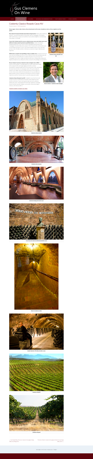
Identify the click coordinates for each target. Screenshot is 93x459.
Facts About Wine (60, 19)
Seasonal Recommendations (44, 19)
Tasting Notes (21, 19)
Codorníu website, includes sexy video (18, 88)
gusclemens (23, 26)
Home (12, 19)
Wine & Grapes (73, 19)
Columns (30, 19)
